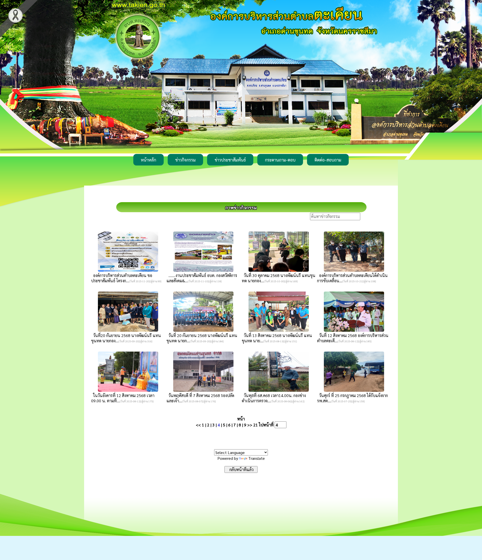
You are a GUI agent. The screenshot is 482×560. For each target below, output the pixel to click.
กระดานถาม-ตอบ (280, 159)
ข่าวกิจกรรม (185, 159)
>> (249, 424)
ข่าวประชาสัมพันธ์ (230, 159)
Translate (256, 458)
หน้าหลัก (148, 159)
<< (198, 424)
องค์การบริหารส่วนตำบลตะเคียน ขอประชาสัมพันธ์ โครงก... (121, 278)
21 (255, 424)
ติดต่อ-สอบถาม (328, 159)
